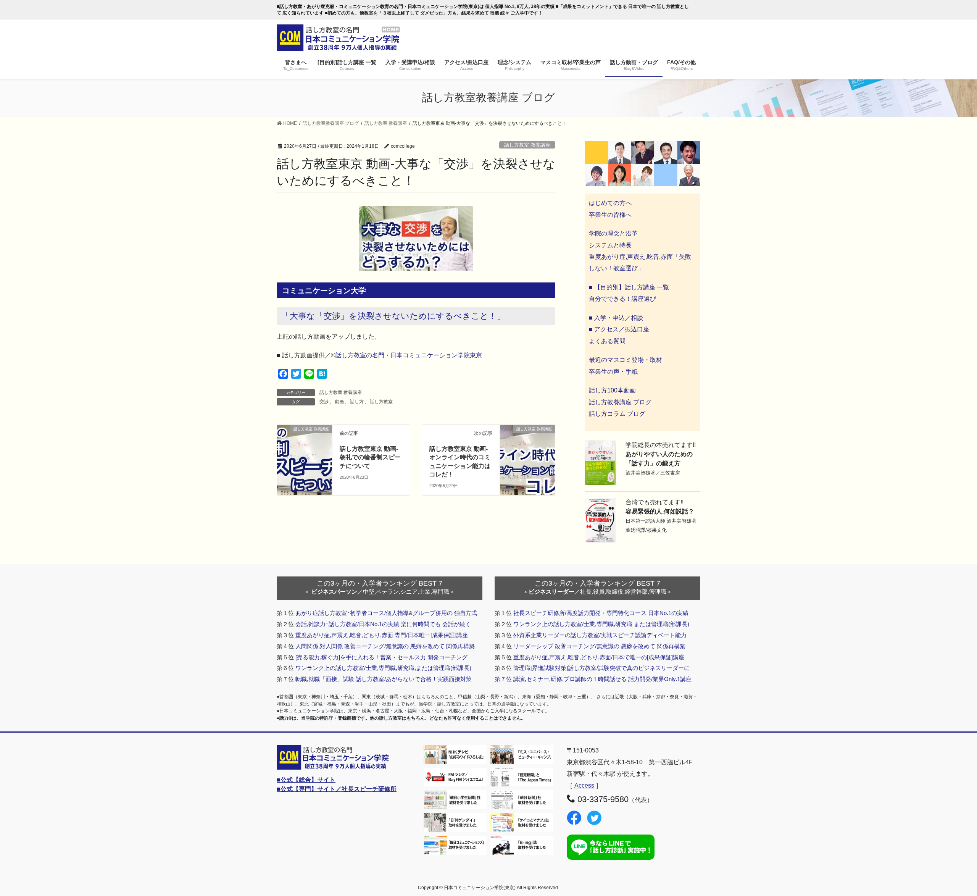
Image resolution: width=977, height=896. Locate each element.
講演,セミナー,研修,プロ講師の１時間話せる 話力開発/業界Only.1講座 (602, 679)
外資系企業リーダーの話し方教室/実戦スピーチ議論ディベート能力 (600, 635)
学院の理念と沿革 (613, 233)
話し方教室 (381, 401)
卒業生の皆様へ (610, 214)
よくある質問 (607, 341)
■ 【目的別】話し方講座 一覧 (629, 287)
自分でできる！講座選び (622, 298)
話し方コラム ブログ (617, 413)
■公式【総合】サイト (306, 780)
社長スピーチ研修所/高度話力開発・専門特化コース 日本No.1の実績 (600, 613)
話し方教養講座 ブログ (620, 402)
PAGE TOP (948, 862)
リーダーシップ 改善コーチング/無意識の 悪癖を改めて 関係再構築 (599, 646)
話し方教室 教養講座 (527, 145)
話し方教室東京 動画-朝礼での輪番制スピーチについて (370, 457)
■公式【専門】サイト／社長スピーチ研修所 (337, 789)
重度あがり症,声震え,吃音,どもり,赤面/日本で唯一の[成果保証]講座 (598, 657)
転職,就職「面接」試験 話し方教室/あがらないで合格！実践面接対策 (383, 679)
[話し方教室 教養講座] (304, 440)
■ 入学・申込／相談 (616, 318)
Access (584, 785)
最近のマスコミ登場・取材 (625, 360)
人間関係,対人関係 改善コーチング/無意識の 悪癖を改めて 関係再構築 (385, 646)
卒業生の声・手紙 (613, 371)
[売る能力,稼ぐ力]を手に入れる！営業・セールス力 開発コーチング (381, 657)
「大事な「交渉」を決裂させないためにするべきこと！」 (393, 316)
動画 (339, 401)
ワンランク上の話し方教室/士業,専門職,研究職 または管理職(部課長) (601, 624)
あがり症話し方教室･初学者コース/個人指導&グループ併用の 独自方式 (386, 613)
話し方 (357, 401)
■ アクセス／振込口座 (619, 329)
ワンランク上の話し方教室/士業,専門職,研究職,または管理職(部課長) (383, 668)
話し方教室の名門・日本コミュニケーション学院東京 (408, 355)
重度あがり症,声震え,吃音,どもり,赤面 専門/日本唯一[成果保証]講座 (381, 635)
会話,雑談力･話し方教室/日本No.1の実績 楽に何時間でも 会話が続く (383, 624)
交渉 (324, 401)
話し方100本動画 (612, 390)
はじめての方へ (610, 203)
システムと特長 (610, 245)
